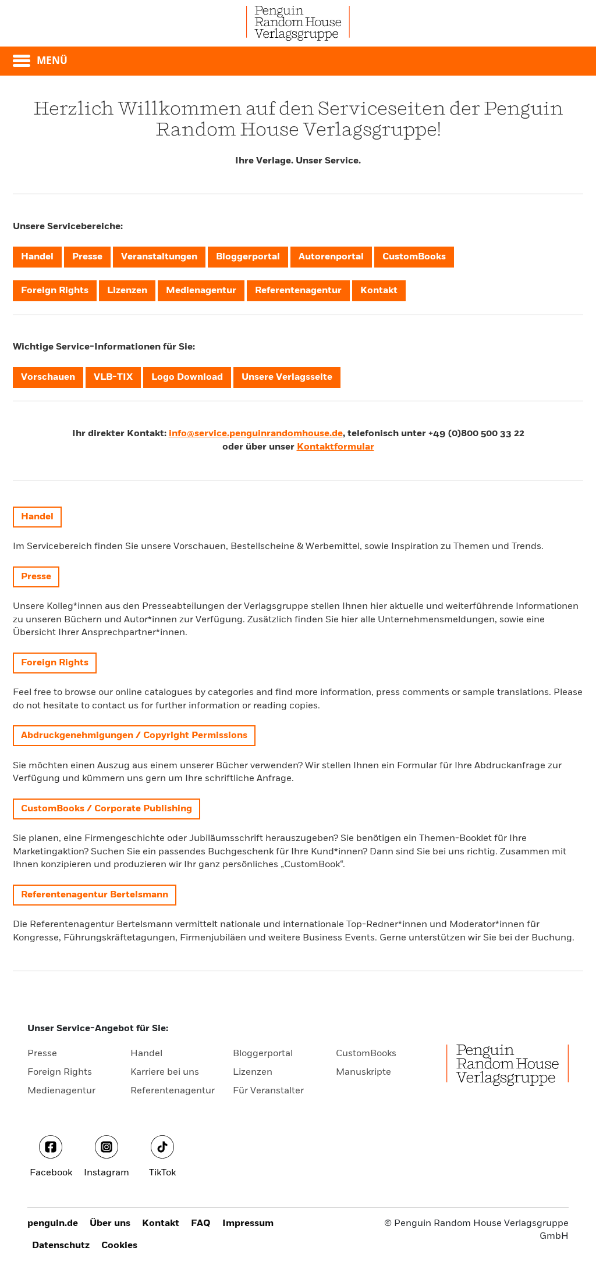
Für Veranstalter (268, 1091)
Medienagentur (61, 1091)
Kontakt (160, 1223)
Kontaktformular (335, 447)
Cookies (119, 1245)
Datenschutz (61, 1245)
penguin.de (52, 1223)
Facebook (51, 1173)
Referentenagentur (172, 1091)
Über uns (110, 1223)
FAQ (201, 1223)
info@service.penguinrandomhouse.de (256, 434)
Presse (42, 1053)
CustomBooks (366, 1053)
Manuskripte (363, 1072)
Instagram (106, 1173)
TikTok (162, 1173)
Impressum (248, 1223)
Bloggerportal (263, 1053)
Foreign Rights (59, 1072)
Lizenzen (252, 1072)
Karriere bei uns (164, 1072)
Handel (146, 1053)
